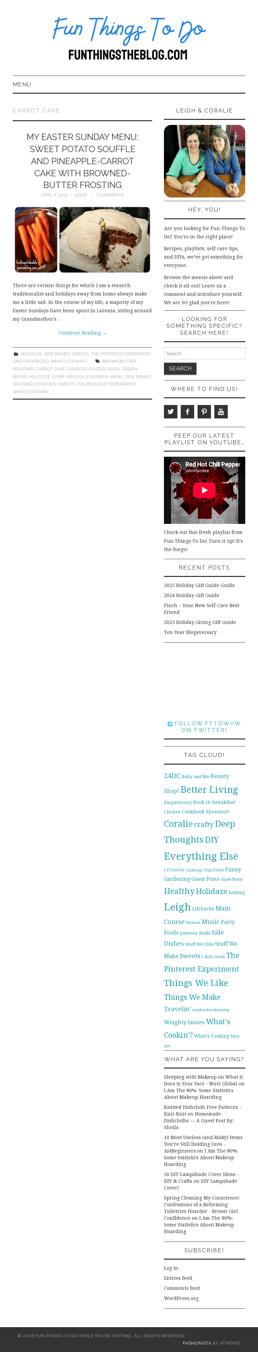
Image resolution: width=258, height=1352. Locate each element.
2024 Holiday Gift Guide (191, 595)
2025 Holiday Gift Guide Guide (199, 585)
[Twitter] (170, 411)
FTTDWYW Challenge (183, 870)
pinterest (189, 933)
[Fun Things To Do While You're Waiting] (129, 40)
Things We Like (196, 983)
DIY (212, 840)
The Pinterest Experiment (120, 353)
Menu (22, 84)
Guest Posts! (232, 879)
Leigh (81, 194)
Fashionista (197, 1343)
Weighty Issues (184, 1022)
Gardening (177, 879)
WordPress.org (181, 1298)
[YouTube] (221, 411)
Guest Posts (205, 879)
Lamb (58, 376)
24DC (172, 776)
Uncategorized (31, 361)
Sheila (204, 933)
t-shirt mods (213, 956)
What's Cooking (31, 391)
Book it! (202, 802)
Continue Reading (82, 332)
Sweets (80, 353)
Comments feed (182, 1288)
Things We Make (192, 997)
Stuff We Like (199, 944)
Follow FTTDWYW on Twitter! (206, 726)
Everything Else (201, 856)
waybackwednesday (210, 1009)
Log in (171, 1268)
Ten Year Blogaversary (190, 632)
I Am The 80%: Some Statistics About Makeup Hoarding (201, 1157)
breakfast (223, 802)
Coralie (178, 824)
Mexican (193, 922)
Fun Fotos (214, 869)
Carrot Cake (50, 368)
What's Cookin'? (69, 361)
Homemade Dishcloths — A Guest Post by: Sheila (199, 1120)
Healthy (179, 891)
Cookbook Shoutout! (205, 811)
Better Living (209, 789)
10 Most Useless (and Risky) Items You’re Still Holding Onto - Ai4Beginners (203, 1144)
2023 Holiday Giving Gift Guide (200, 622)
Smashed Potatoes (34, 384)
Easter (97, 368)
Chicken (172, 811)
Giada (113, 368)
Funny (233, 869)
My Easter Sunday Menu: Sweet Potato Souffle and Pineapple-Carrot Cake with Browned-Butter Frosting (82, 161)
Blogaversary (178, 802)
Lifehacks (203, 908)
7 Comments (110, 194)
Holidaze (31, 353)
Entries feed (178, 1278)
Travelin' (177, 1008)
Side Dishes (57, 353)
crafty (204, 824)
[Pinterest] (204, 411)
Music (210, 921)
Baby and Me (195, 776)
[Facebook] (187, 411)
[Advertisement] (204, 681)
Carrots (77, 368)
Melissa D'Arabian (87, 376)
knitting (237, 892)
